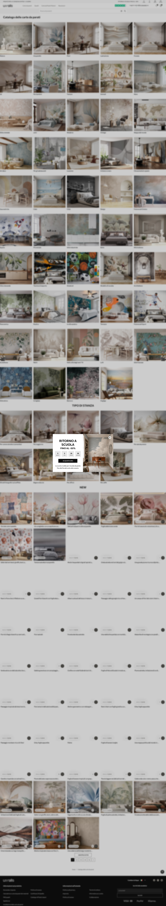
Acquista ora (68, 461)
